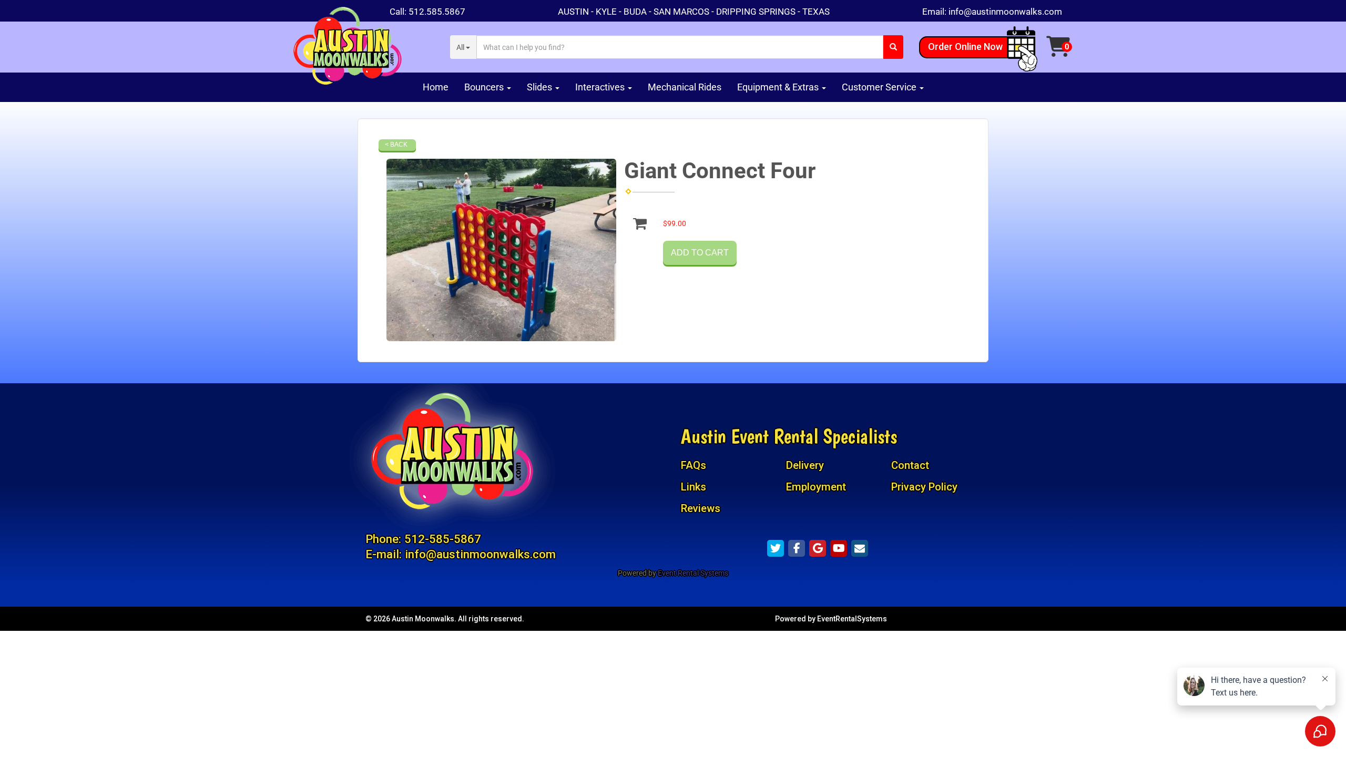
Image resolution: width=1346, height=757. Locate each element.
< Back (396, 144)
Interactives (601, 87)
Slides (540, 87)
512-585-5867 (442, 539)
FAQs (693, 465)
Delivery (805, 465)
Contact (910, 465)
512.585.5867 (437, 11)
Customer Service (880, 87)
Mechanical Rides (684, 87)
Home (435, 87)
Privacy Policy (924, 486)
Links (693, 486)
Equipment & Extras (779, 87)
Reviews (700, 508)
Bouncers (485, 87)
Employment (816, 486)
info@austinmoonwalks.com (1005, 11)
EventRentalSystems (852, 619)
